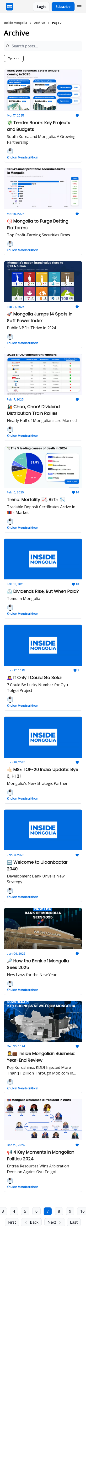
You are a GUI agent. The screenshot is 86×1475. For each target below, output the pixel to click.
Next (52, 1222)
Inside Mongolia (15, 23)
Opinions (14, 58)
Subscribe (63, 6)
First (12, 1222)
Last (74, 1222)
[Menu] (79, 6)
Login (41, 6)
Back (34, 1222)
